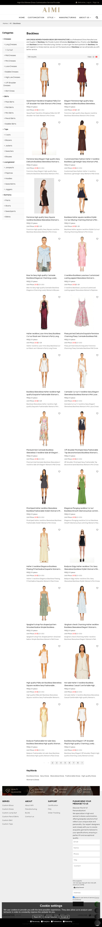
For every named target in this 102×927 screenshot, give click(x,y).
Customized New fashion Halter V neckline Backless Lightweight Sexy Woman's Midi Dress (81, 160)
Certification (53, 805)
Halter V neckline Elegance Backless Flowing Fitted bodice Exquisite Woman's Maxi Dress (43, 568)
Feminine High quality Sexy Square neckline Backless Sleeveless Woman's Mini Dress (42, 218)
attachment (80, 887)
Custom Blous (7, 805)
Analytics (46, 921)
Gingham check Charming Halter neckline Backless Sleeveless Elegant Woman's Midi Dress (81, 626)
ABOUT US (84, 17)
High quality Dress (88, 776)
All (10, 23)
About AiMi (29, 805)
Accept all (64, 917)
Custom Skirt (7, 820)
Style (50, 17)
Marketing (68, 921)
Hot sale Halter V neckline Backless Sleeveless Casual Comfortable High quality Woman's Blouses (79, 684)
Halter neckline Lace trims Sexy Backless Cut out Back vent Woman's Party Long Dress (43, 335)
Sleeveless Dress (57, 776)
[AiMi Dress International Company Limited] (51, 9)
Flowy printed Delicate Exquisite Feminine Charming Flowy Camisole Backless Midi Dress (81, 335)
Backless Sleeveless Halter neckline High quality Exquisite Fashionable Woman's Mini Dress (43, 393)
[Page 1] (44, 763)
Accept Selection (51, 917)
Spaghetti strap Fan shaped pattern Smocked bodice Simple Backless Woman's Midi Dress (41, 626)
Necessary (36, 921)
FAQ (49, 809)
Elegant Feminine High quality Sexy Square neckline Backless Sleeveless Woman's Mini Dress (79, 102)
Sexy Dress (44, 776)
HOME (22, 17)
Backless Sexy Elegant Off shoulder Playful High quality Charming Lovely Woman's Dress (79, 742)
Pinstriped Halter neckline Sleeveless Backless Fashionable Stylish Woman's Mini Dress (44, 509)
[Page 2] (82, 763)
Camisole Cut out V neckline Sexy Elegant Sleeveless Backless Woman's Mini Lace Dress (81, 393)
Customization (36, 17)
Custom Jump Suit (9, 813)
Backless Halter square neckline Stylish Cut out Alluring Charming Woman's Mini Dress (80, 218)
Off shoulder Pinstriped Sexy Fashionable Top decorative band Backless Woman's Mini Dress (81, 451)
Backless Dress (32, 776)
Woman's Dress (32, 780)
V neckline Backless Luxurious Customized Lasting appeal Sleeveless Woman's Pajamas (81, 277)
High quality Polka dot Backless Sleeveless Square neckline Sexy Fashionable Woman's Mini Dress (43, 684)
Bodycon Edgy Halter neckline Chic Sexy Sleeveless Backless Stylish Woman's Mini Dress (81, 568)
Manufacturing (67, 17)
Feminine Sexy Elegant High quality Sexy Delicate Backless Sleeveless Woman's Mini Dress (43, 160)
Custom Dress (8, 809)
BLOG (27, 813)
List (93, 57)
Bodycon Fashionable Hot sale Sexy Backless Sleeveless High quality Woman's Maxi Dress (43, 742)
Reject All (37, 917)
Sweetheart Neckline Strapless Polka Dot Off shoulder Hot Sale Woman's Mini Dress (43, 102)
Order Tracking (54, 813)
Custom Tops (7, 824)
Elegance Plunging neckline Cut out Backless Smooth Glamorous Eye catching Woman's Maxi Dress (81, 509)
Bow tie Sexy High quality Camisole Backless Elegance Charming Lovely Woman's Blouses (41, 277)
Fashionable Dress (72, 776)
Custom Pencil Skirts (10, 816)
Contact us (29, 816)
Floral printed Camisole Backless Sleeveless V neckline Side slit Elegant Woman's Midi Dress (42, 451)
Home (5, 23)
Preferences (57, 921)
